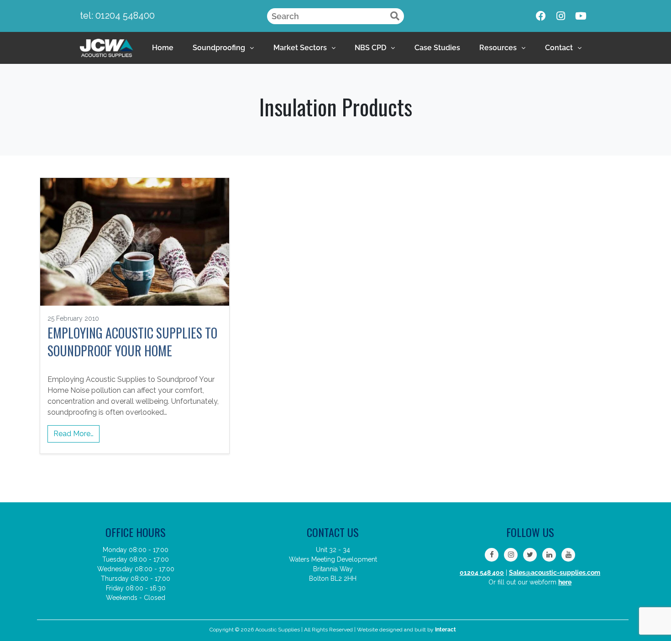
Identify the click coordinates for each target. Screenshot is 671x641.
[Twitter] (530, 555)
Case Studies (437, 47)
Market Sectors (300, 47)
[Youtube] (581, 16)
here (564, 582)
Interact (445, 629)
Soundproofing (219, 47)
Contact (559, 47)
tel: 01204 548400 (117, 15)
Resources (498, 47)
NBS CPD (370, 47)
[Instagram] (561, 16)
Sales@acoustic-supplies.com (554, 572)
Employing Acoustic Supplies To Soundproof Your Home (132, 342)
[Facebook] (541, 16)
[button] (223, 48)
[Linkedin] (549, 555)
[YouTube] (568, 555)
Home (162, 47)
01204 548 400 (482, 572)
